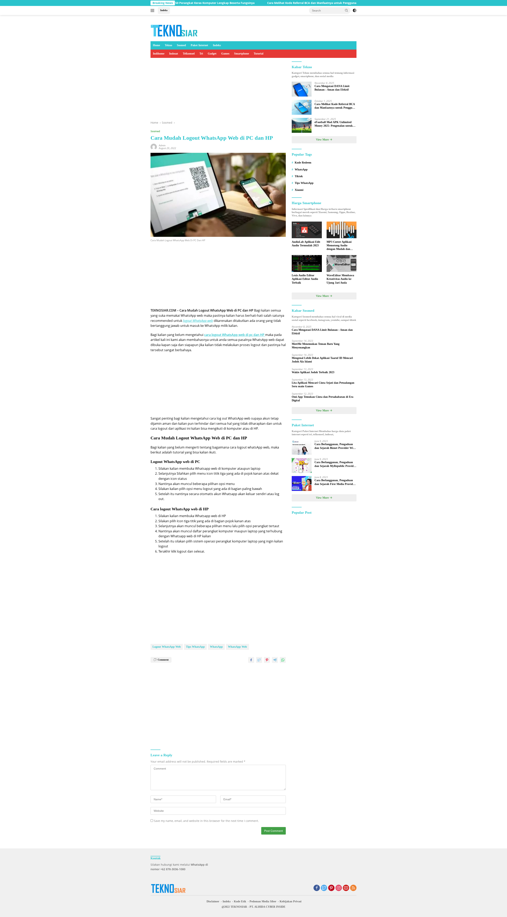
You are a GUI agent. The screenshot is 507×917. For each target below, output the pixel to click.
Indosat (173, 53)
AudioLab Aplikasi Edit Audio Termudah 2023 (306, 243)
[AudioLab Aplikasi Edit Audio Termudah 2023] (307, 230)
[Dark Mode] (354, 10)
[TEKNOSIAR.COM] (174, 30)
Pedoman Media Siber (263, 901)
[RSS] (353, 888)
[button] (347, 10)
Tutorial (258, 53)
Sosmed (181, 45)
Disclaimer (213, 901)
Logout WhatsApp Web (166, 646)
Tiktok (299, 176)
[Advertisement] (218, 91)
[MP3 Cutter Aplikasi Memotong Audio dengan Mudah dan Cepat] (341, 230)
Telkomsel (189, 53)
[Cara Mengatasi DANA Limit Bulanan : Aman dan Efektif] (302, 89)
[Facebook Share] (251, 660)
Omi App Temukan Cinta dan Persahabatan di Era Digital (322, 399)
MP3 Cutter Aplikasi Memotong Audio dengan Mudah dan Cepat (339, 245)
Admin (162, 145)
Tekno (168, 45)
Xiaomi (299, 189)
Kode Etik (240, 901)
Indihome (158, 53)
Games (225, 53)
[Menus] (153, 10)
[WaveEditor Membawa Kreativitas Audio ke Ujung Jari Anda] (341, 263)
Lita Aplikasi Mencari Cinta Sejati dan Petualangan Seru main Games (323, 384)
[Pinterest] (331, 888)
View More (323, 139)
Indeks (164, 10)
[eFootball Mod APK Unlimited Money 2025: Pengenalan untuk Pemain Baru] (302, 125)
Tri (201, 53)
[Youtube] (346, 888)
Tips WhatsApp (195, 646)
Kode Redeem (303, 162)
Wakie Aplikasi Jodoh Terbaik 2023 (313, 372)
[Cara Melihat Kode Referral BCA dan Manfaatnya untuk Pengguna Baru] (302, 107)
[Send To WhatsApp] (283, 660)
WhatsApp (216, 646)
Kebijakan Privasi (290, 901)
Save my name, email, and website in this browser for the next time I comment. (206, 821)
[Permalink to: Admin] (154, 146)
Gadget (212, 53)
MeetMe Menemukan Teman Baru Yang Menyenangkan (315, 345)
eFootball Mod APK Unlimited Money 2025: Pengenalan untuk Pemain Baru (333, 124)
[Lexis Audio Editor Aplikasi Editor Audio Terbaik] (307, 263)
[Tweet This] (259, 660)
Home (156, 45)
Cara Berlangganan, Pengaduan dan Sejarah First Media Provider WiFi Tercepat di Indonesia (334, 482)
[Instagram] (338, 888)
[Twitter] (324, 888)
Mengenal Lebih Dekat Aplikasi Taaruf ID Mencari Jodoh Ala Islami (322, 360)
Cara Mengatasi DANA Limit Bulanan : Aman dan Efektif (332, 88)
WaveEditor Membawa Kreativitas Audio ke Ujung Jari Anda (340, 279)
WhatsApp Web (237, 646)
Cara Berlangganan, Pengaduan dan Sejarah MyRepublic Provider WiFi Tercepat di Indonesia (335, 464)
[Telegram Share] (275, 660)
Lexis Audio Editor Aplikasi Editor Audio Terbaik (305, 279)
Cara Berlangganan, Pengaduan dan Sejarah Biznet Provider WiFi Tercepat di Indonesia (335, 446)
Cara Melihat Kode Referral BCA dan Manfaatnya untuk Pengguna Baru (284, 3)
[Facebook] (317, 888)
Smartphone (241, 53)
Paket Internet (199, 45)
